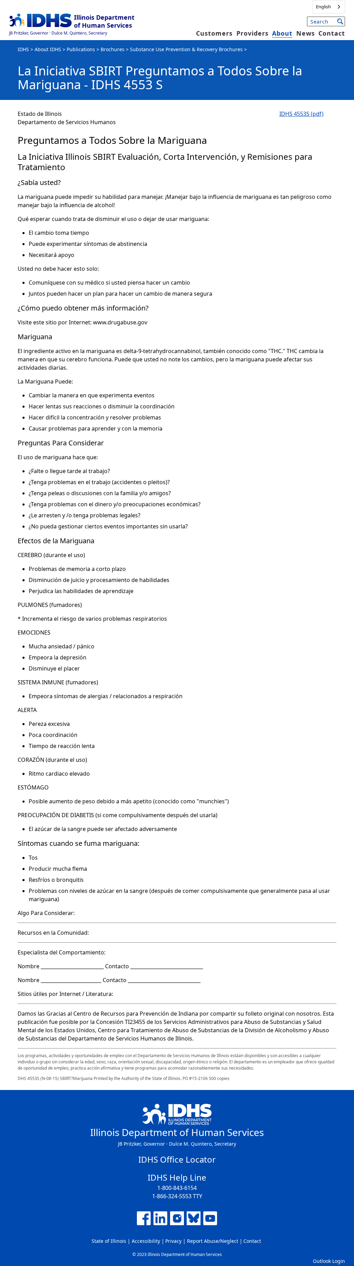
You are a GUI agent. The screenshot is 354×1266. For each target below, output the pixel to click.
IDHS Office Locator (177, 1159)
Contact (331, 33)
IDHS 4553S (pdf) (301, 114)
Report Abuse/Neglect (212, 1241)
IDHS (23, 49)
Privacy (173, 1241)
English (323, 6)
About (282, 33)
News (305, 33)
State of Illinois (109, 1241)
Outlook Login (329, 1261)
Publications (81, 49)
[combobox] (328, 6)
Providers (252, 33)
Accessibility (146, 1241)
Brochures (112, 49)
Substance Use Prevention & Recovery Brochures (186, 49)
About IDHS (48, 49)
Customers (214, 33)
